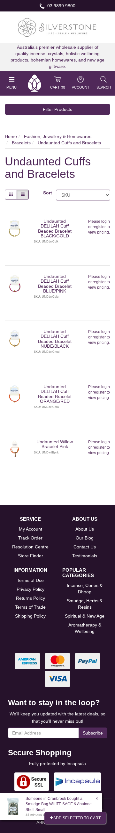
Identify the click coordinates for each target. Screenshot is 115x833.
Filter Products (57, 109)
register (99, 227)
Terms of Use (30, 580)
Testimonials (84, 555)
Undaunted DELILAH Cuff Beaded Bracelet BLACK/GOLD (55, 228)
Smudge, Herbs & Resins (85, 604)
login (105, 221)
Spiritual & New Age (84, 616)
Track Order (30, 537)
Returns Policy (30, 598)
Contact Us (84, 546)
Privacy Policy (30, 589)
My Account (30, 529)
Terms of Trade (30, 607)
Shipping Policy (30, 616)
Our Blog (85, 537)
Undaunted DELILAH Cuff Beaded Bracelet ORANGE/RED (55, 394)
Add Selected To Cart (77, 818)
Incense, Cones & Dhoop (85, 588)
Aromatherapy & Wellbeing (84, 628)
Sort (47, 192)
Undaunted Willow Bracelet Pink (54, 444)
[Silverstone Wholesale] (57, 27)
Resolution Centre (30, 546)
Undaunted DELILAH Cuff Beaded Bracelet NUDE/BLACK (55, 339)
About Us (84, 529)
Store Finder (30, 555)
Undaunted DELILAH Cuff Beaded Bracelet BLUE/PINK (55, 283)
